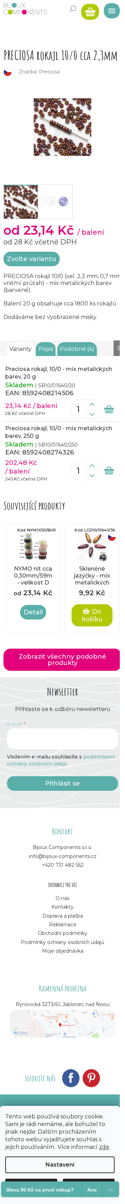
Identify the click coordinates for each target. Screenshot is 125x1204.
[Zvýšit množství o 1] (92, 404)
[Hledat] (73, 9)
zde (104, 1147)
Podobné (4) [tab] (77, 349)
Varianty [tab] (20, 349)
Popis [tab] (45, 349)
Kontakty (62, 907)
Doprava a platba (62, 916)
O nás (62, 898)
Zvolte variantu (31, 259)
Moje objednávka (62, 951)
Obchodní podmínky (62, 933)
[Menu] (109, 9)
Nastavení (59, 1164)
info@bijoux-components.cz (63, 856)
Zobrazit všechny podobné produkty (62, 660)
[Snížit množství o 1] (92, 414)
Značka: (39, 72)
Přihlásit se (62, 783)
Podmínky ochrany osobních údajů (62, 942)
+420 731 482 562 (63, 865)
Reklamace (62, 924)
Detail (33, 612)
